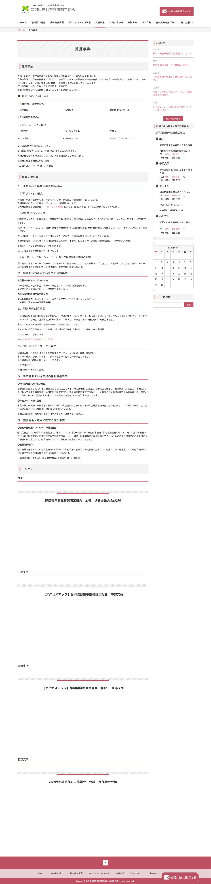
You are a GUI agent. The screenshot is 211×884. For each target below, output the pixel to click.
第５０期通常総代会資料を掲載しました (172, 53)
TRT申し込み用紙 (54, 207)
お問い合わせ (116, 22)
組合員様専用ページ (166, 22)
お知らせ (132, 22)
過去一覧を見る (173, 119)
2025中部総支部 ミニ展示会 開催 (170, 65)
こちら (44, 251)
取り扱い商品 (38, 22)
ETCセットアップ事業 (80, 22)
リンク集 (146, 22)
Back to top (105, 863)
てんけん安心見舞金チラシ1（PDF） (37, 339)
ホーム (23, 22)
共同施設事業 (57, 22)
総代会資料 (187, 22)
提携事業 (100, 22)
